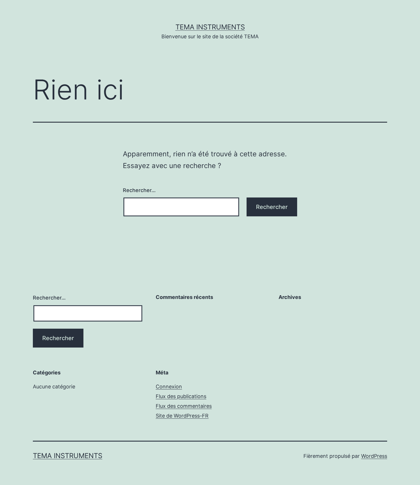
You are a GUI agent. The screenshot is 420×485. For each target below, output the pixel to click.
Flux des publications (181, 396)
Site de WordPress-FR (182, 416)
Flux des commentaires (184, 406)
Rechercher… (139, 190)
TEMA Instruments (210, 27)
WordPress (374, 456)
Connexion (169, 387)
